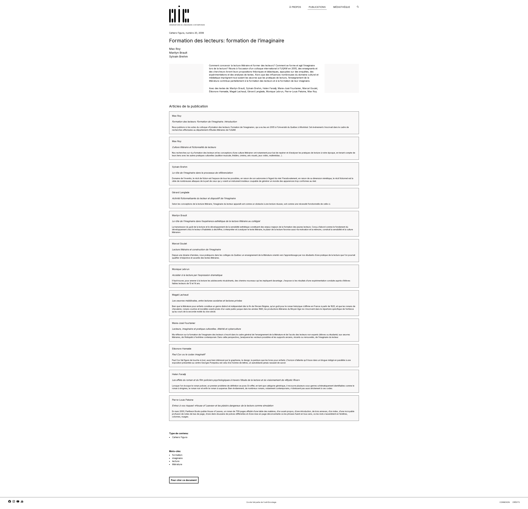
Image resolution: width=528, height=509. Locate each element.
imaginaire (177, 458)
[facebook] (9, 501)
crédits (516, 502)
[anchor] (22, 501)
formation (177, 455)
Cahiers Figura (179, 437)
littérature (177, 464)
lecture (175, 461)
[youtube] (17, 501)
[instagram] (13, 501)
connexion (505, 502)
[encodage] (358, 7)
